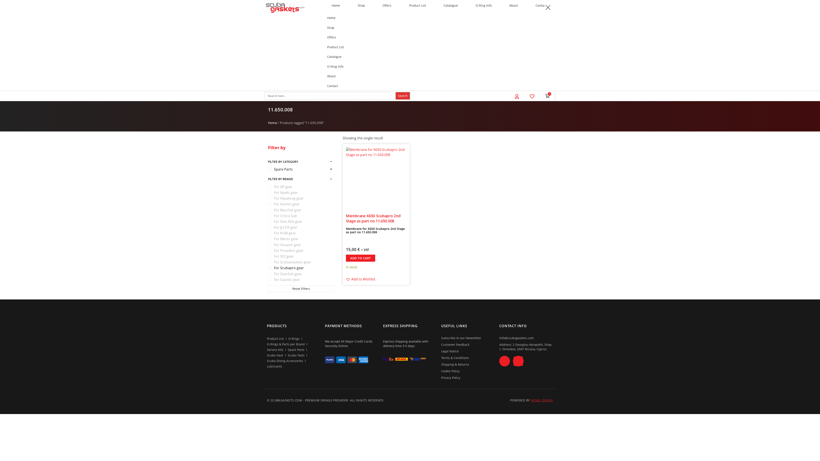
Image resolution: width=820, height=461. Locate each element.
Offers (386, 5)
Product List (417, 5)
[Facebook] (504, 361)
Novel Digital (542, 400)
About (513, 5)
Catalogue (451, 5)
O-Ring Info (484, 5)
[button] (548, 7)
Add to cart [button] (360, 258)
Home (336, 5)
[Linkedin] (518, 361)
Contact (541, 5)
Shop (361, 5)
